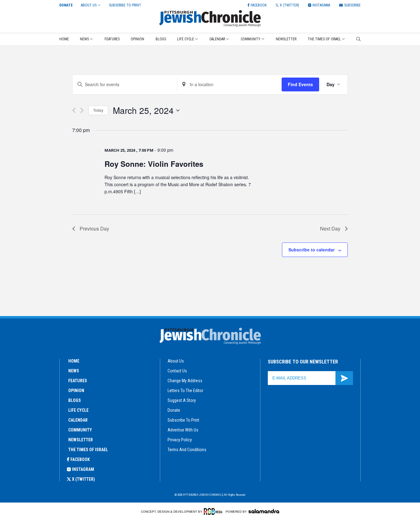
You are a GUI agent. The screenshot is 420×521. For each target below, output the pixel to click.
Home (64, 39)
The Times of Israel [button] (324, 39)
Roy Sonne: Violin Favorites (154, 163)
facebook (80, 459)
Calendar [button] (217, 39)
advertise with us (183, 429)
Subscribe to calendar (311, 249)
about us (176, 361)
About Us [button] (89, 5)
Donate (66, 5)
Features (112, 39)
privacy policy (180, 439)
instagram (83, 469)
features (77, 380)
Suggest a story (182, 400)
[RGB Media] (214, 511)
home (73, 361)
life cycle (78, 410)
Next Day (330, 228)
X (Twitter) (83, 479)
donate (174, 410)
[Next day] (82, 110)
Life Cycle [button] (185, 39)
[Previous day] (74, 110)
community (80, 429)
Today (98, 110)
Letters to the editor (185, 390)
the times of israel (88, 449)
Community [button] (250, 39)
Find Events (300, 84)
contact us (177, 370)
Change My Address (185, 380)
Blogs (161, 39)
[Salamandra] (263, 511)
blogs (74, 400)
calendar (78, 420)
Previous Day (94, 228)
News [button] (84, 39)
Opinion (137, 39)
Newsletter (286, 39)
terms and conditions (187, 449)
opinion (76, 390)
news (73, 370)
